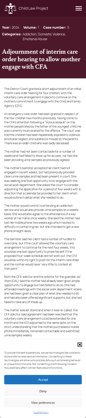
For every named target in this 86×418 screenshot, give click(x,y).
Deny (43, 391)
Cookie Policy (40, 412)
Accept (43, 379)
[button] (80, 345)
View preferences (43, 402)
